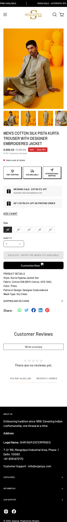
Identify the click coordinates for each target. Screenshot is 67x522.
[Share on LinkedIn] (40, 310)
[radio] (7, 230)
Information (9, 488)
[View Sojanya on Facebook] (13, 511)
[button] (54, 14)
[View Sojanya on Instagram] (6, 511)
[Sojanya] (33, 14)
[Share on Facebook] (33, 310)
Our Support (9, 499)
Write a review (33, 346)
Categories (9, 477)
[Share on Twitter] (26, 310)
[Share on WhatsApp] (19, 310)
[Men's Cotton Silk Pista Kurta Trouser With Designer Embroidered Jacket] (11, 118)
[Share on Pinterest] (47, 310)
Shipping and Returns (16, 301)
